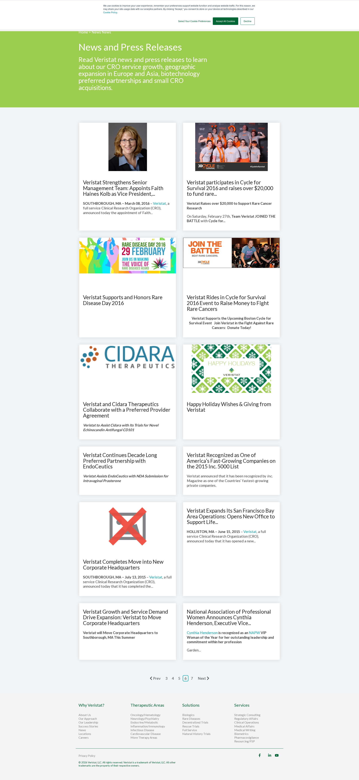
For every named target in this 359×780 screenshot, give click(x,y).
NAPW (254, 632)
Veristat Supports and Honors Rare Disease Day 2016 (122, 300)
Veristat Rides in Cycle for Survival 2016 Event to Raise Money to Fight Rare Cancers (228, 303)
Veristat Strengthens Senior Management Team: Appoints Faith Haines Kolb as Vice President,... (123, 188)
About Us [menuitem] (85, 715)
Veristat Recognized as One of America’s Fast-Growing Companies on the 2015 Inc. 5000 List (231, 461)
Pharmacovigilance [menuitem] (246, 737)
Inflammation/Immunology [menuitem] (148, 726)
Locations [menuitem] (85, 733)
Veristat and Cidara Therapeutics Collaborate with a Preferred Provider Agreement (126, 410)
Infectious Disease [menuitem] (142, 730)
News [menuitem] (82, 730)
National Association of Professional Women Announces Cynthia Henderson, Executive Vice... (229, 617)
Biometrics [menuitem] (241, 733)
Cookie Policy (110, 12)
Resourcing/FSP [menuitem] (244, 741)
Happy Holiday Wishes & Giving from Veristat (229, 407)
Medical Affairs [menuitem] (244, 726)
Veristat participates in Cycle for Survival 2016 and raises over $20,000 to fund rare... (230, 188)
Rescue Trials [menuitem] (191, 726)
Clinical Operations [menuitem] (247, 722)
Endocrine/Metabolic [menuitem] (144, 722)
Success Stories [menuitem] (88, 726)
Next (202, 678)
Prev (157, 678)
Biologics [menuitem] (188, 715)
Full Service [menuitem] (189, 730)
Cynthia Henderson (202, 632)
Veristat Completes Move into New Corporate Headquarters (123, 564)
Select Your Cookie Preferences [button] (194, 21)
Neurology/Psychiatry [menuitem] (145, 718)
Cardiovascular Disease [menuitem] (146, 733)
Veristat (159, 203)
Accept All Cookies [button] (225, 21)
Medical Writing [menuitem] (244, 730)
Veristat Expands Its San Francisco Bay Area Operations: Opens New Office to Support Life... (231, 516)
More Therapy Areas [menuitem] (144, 737)
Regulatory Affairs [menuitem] (246, 718)
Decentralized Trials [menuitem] (195, 722)
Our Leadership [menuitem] (88, 722)
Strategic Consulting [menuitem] (247, 715)
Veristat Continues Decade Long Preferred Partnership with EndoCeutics (120, 461)
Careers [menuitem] (84, 737)
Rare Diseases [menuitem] (191, 718)
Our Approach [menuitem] (88, 718)
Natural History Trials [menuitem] (196, 733)
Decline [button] (247, 21)
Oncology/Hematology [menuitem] (145, 715)
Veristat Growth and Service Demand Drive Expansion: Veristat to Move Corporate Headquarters (125, 617)
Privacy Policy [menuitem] (87, 755)
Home (84, 32)
